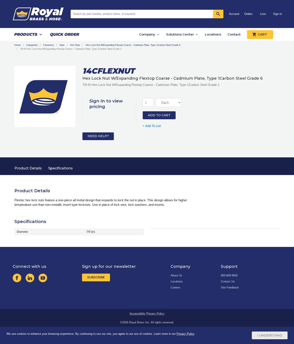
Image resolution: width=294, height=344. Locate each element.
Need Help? (98, 136)
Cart (262, 34)
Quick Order (64, 34)
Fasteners (48, 45)
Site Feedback (230, 287)
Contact (234, 34)
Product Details (28, 168)
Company (147, 34)
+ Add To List (152, 126)
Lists (263, 13)
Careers (175, 287)
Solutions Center (180, 34)
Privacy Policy (155, 313)
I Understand (269, 335)
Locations (213, 34)
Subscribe (96, 277)
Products (25, 34)
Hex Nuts (75, 45)
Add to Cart (159, 115)
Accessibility (137, 313)
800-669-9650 (229, 275)
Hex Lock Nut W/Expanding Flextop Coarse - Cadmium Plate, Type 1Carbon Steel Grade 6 (133, 45)
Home (17, 45)
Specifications (60, 168)
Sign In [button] (277, 13)
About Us (176, 275)
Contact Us (228, 281)
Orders (248, 13)
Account (234, 13)
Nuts (62, 45)
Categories (32, 45)
